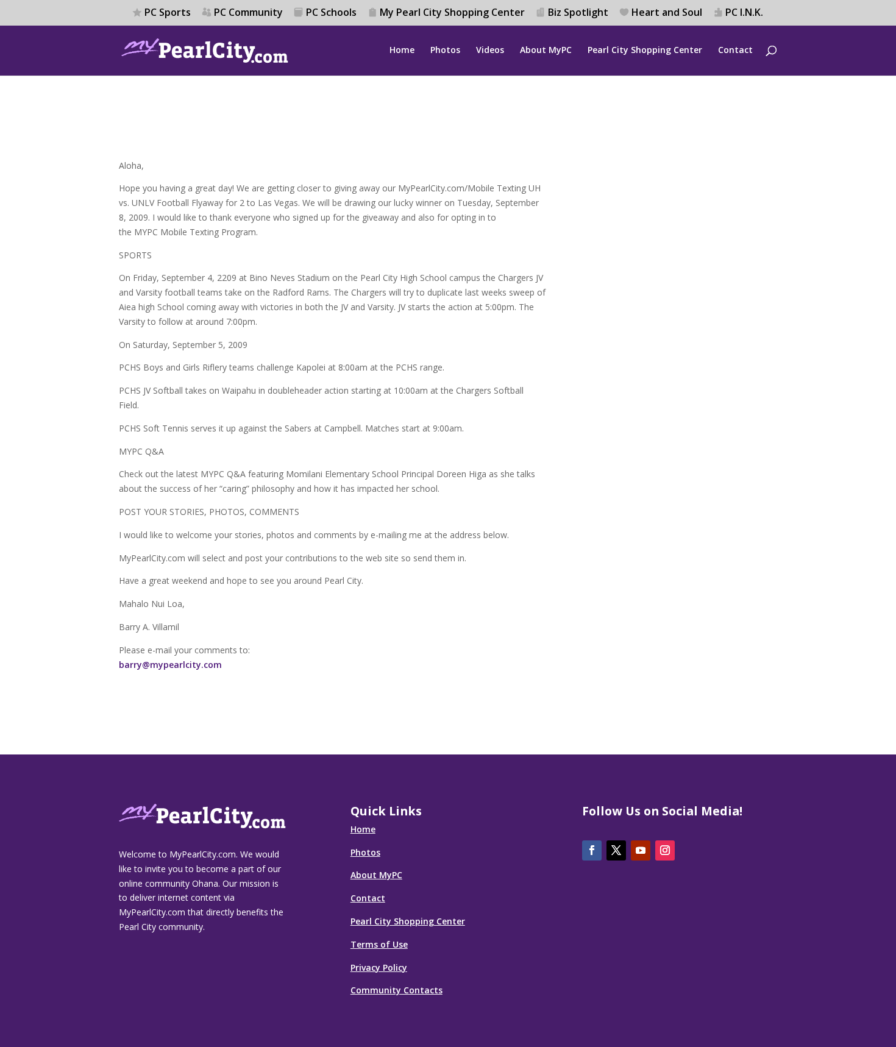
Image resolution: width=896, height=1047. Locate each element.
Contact (735, 50)
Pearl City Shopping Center (645, 50)
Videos (490, 50)
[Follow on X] (616, 850)
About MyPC (546, 50)
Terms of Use (379, 944)
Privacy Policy (378, 967)
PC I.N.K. (744, 13)
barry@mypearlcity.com (170, 664)
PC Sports (167, 13)
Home (401, 50)
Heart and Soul (666, 13)
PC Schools (331, 13)
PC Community (248, 13)
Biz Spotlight (578, 13)
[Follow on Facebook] (592, 850)
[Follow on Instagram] (665, 850)
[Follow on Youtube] (640, 850)
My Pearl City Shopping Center (452, 13)
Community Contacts (396, 990)
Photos (445, 50)
